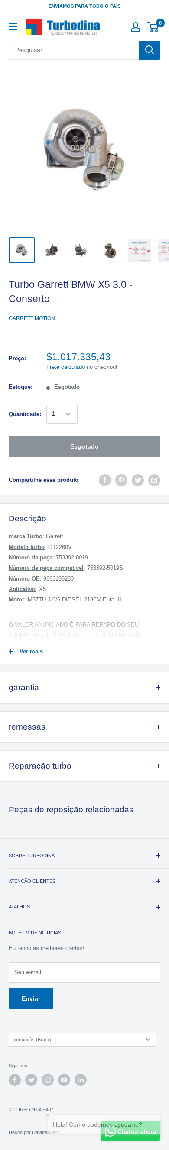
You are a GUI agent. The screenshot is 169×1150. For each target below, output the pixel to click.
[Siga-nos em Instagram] (48, 1080)
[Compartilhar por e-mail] (154, 480)
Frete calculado (65, 367)
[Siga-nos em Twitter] (31, 1080)
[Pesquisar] (149, 50)
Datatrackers (46, 1132)
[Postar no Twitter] (138, 480)
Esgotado (84, 446)
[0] (153, 27)
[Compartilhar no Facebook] (105, 480)
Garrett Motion (32, 318)
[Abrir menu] (13, 26)
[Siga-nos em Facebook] (15, 1080)
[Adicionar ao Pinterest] (121, 480)
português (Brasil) (32, 1039)
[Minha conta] (135, 27)
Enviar (31, 998)
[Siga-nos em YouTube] (64, 1080)
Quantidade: (25, 414)
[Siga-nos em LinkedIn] (81, 1080)
